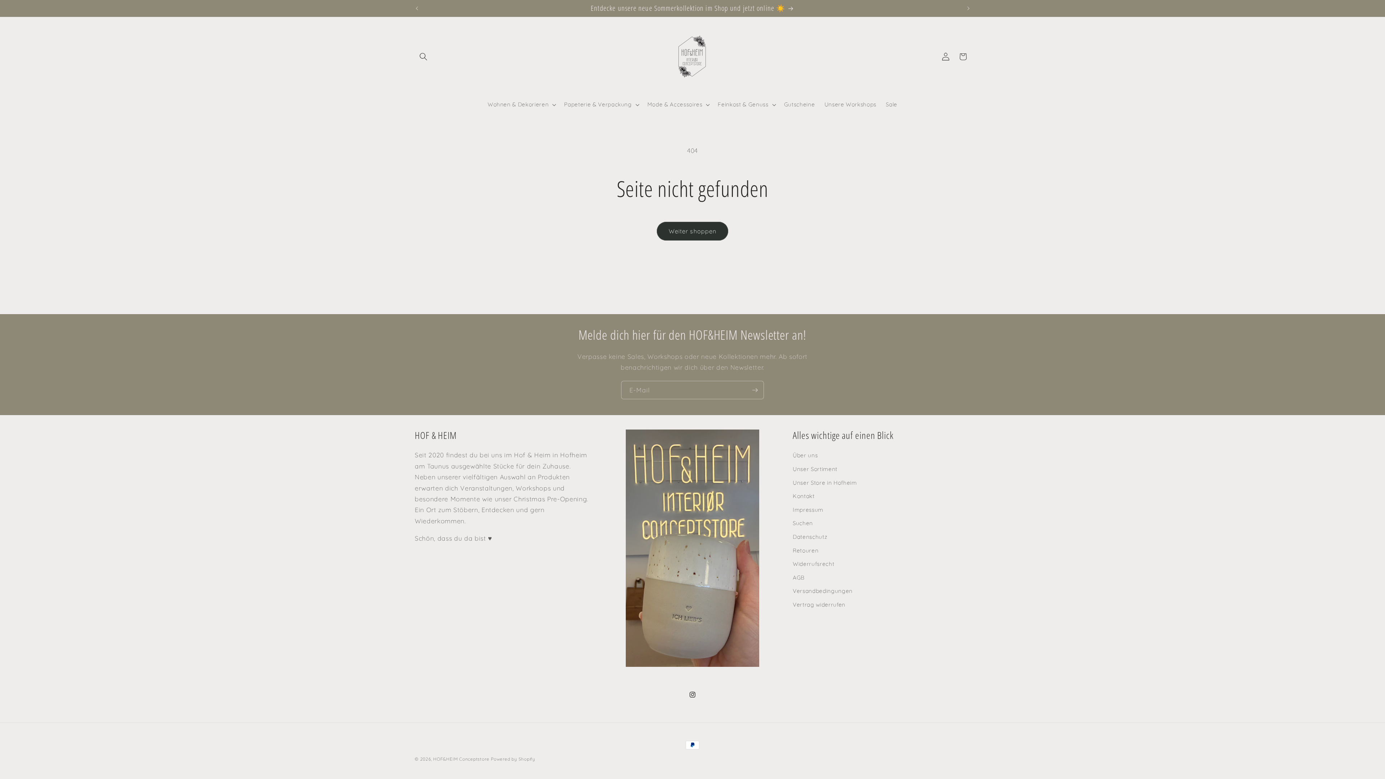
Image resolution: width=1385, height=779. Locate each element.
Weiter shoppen (692, 231)
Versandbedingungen (823, 590)
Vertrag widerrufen (819, 604)
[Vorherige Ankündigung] (417, 8)
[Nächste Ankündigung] (968, 8)
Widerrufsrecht (813, 563)
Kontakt (804, 496)
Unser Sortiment (815, 469)
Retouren (805, 550)
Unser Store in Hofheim (825, 482)
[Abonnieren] (755, 390)
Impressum (808, 509)
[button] (423, 56)
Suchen (803, 523)
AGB (799, 577)
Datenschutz (810, 536)
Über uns (805, 455)
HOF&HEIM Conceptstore (461, 759)
